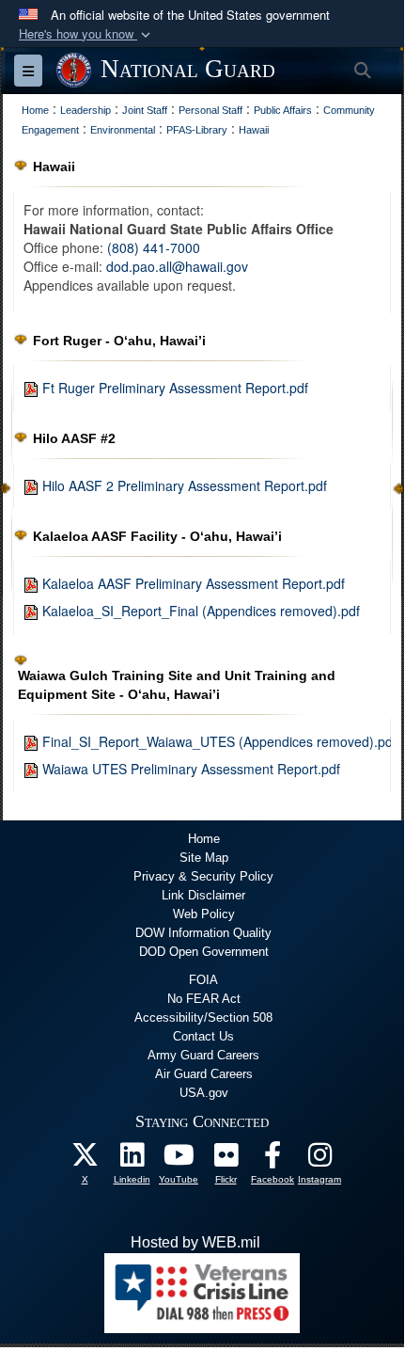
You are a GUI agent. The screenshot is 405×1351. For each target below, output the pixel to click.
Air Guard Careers (204, 1074)
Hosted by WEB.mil (195, 1242)
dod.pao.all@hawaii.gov (177, 266)
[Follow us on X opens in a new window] (84, 1160)
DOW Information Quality (203, 933)
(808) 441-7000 (153, 247)
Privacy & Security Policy (203, 876)
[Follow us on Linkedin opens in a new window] (131, 1160)
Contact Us (203, 1036)
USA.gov (203, 1093)
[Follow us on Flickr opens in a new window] (225, 1160)
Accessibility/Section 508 (203, 1017)
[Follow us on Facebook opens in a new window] (272, 1160)
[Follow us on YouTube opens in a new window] (178, 1160)
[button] (86, 34)
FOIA (203, 980)
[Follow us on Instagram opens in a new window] (319, 1160)
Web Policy (204, 914)
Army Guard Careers (203, 1055)
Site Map (203, 857)
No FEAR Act (204, 999)
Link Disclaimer (203, 895)
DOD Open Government (204, 952)
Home (204, 839)
